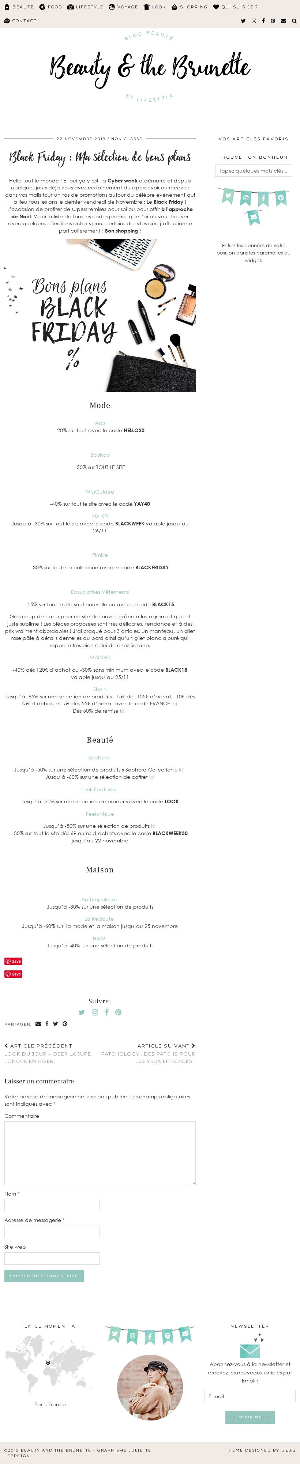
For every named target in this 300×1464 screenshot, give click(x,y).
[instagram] (254, 21)
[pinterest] (273, 21)
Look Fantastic (100, 789)
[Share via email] (39, 1024)
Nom (12, 1194)
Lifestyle (90, 7)
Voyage (127, 7)
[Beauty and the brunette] (150, 63)
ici (175, 703)
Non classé (127, 138)
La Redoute (100, 919)
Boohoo (100, 455)
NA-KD (100, 516)
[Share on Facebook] (47, 1024)
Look (159, 7)
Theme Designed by (261, 1450)
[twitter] (244, 21)
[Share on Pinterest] (65, 1024)
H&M (100, 938)
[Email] (284, 21)
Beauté (23, 7)
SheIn (100, 689)
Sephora (100, 757)
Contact (24, 20)
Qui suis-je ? (240, 7)
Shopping (194, 7)
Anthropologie (100, 899)
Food (55, 7)
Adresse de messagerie (34, 1220)
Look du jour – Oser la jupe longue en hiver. (47, 1053)
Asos (100, 423)
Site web (15, 1247)
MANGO (100, 657)
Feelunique (100, 814)
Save (16, 974)
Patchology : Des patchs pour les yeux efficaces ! (148, 1053)
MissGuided (100, 491)
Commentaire (21, 1116)
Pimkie (100, 555)
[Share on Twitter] (56, 1024)
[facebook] (264, 21)
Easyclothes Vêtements (100, 592)
